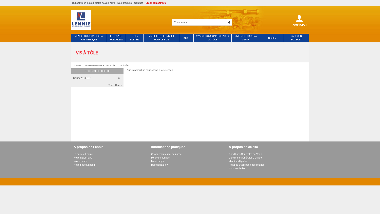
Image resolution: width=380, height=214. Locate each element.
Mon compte (157, 161)
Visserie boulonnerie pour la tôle (100, 65)
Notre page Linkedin (85, 164)
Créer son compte (155, 3)
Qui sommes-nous (82, 3)
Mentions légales (238, 161)
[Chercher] (229, 22)
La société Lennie (83, 154)
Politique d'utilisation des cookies (246, 164)
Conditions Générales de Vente (245, 154)
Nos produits (124, 3)
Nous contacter (237, 168)
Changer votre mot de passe (166, 154)
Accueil (77, 65)
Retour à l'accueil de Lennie (118, 20)
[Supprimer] (120, 77)
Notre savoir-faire (105, 3)
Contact (138, 3)
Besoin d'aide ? (159, 164)
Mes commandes (160, 157)
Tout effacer (115, 85)
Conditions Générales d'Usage (245, 157)
